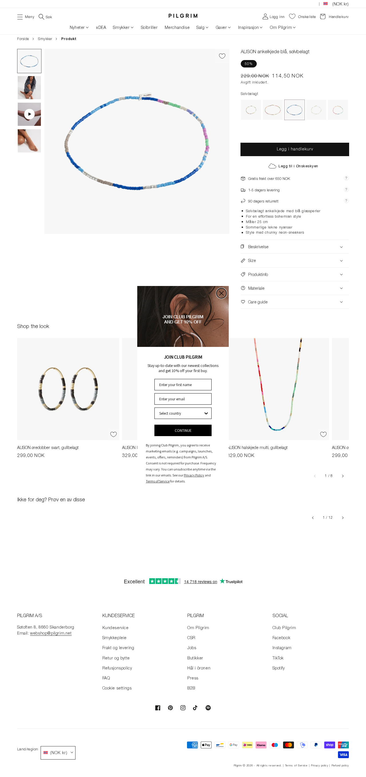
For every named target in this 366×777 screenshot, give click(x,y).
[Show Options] (206, 413)
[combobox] (181, 413)
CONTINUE (183, 430)
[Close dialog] (221, 293)
